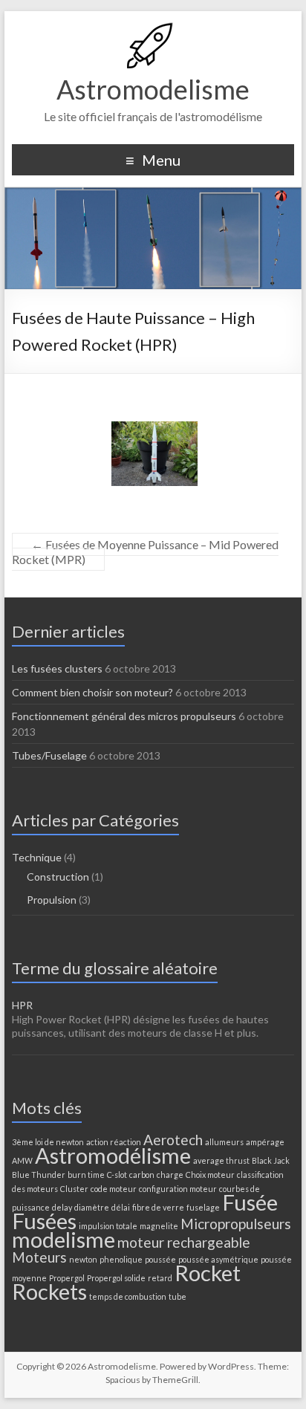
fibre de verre (158, 1207)
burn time (86, 1174)
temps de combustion (127, 1296)
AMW (22, 1160)
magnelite (159, 1226)
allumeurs (224, 1142)
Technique (37, 857)
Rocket (208, 1273)
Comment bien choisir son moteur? (92, 692)
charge (170, 1174)
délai (120, 1207)
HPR (22, 1005)
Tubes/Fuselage (49, 755)
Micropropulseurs (235, 1223)
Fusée (250, 1202)
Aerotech (173, 1139)
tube (177, 1296)
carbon (141, 1174)
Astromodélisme (113, 1155)
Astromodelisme (153, 89)
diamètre (91, 1207)
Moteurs (39, 1257)
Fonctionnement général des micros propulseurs (124, 716)
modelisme (63, 1239)
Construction (58, 876)
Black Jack (271, 1160)
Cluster (74, 1188)
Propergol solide (116, 1278)
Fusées (44, 1221)
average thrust (221, 1160)
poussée (160, 1259)
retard (160, 1278)
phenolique (121, 1259)
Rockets (49, 1291)
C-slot (117, 1174)
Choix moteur (210, 1174)
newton (83, 1259)
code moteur (114, 1188)
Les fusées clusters (57, 668)
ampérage (265, 1142)
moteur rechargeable (183, 1242)
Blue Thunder (38, 1174)
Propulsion (51, 899)
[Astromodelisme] (152, 29)
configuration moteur (178, 1188)
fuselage (203, 1207)
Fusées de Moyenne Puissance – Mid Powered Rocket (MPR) (145, 551)
